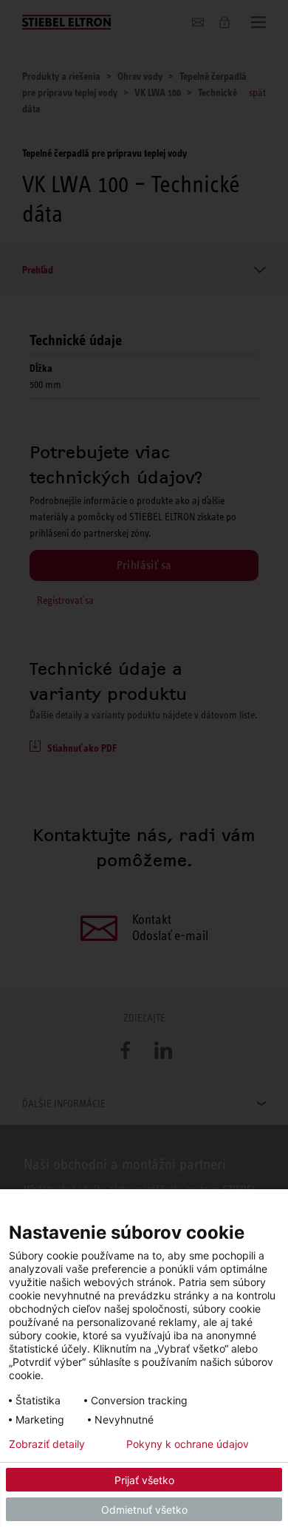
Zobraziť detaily (47, 1444)
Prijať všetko (144, 1480)
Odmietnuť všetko (144, 1509)
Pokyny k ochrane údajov (187, 1444)
